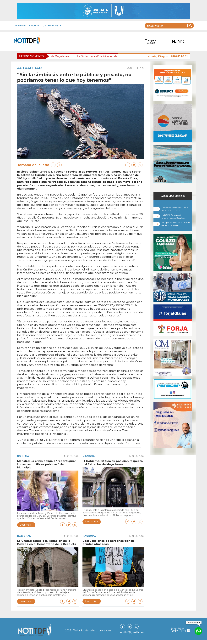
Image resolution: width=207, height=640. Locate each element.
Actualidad (29, 68)
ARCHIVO (34, 25)
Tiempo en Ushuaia (165, 42)
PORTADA (20, 25)
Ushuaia (23, 456)
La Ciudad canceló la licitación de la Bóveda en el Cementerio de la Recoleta (95, 56)
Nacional (89, 456)
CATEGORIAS (51, 25)
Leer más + (26, 524)
